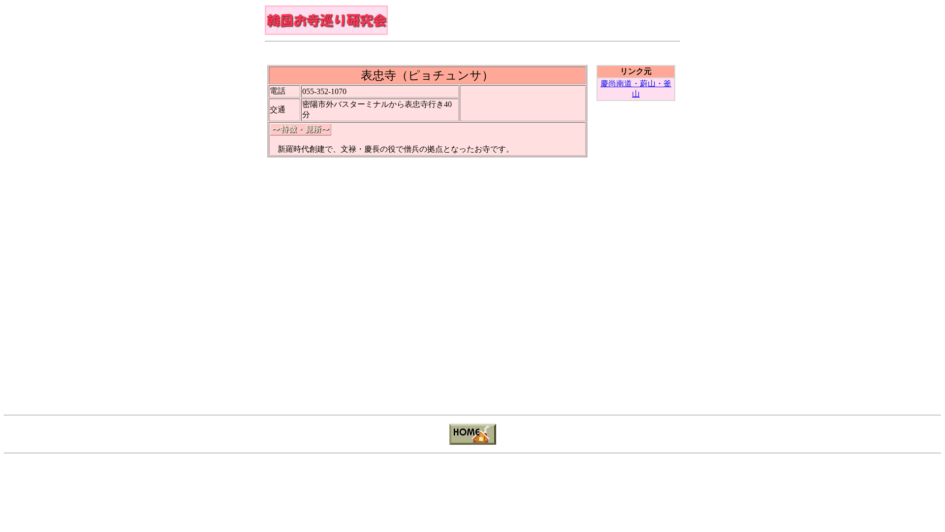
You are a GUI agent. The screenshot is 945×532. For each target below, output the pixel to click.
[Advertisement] (472, 51)
